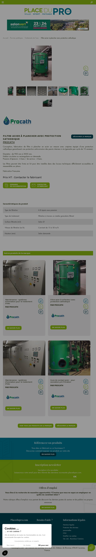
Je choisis (27, 545)
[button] (5, 553)
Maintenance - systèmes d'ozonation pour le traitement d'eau (18, 301)
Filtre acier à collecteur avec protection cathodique (62, 301)
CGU (64, 533)
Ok (75, 476)
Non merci (10, 545)
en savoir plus (13, 328)
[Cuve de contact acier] (69, 358)
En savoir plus (48, 454)
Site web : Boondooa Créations (73, 539)
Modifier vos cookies (69, 536)
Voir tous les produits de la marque (36, 426)
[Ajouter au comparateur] (85, 73)
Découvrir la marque (82, 136)
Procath (9, 142)
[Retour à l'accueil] (48, 11)
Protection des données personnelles (70, 528)
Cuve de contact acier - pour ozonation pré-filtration (62, 381)
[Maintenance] (24, 277)
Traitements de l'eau (32, 38)
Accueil (5, 38)
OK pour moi (43, 545)
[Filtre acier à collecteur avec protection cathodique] (69, 277)
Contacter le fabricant (42, 185)
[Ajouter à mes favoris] (85, 68)
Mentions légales (68, 525)
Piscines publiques (16, 38)
